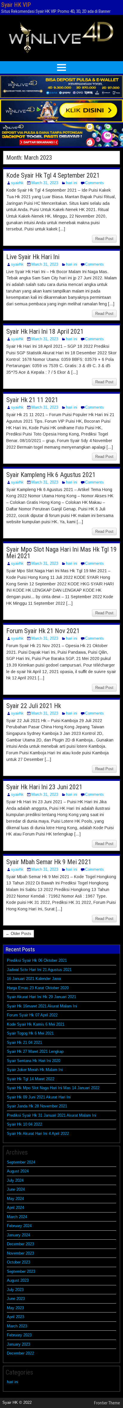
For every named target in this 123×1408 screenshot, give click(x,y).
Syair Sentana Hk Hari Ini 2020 (33, 1060)
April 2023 (15, 1317)
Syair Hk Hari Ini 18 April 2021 (45, 331)
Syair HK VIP (16, 4)
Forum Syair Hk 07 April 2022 (32, 1015)
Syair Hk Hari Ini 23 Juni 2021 (44, 787)
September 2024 (21, 1162)
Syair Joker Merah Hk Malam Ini (35, 1069)
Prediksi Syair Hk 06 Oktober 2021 (37, 960)
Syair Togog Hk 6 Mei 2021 (30, 1033)
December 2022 (20, 1353)
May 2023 (15, 1308)
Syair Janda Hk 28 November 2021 (37, 1106)
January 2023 (18, 1344)
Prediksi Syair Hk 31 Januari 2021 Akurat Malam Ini (51, 1115)
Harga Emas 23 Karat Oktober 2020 (38, 988)
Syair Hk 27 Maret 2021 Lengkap (35, 1051)
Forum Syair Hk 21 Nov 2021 (43, 631)
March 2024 (17, 1217)
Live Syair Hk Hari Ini (32, 257)
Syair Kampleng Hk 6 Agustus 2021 (51, 474)
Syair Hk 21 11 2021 (32, 400)
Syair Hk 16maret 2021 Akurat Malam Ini (42, 1006)
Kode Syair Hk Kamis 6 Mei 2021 (35, 1024)
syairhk (17, 183)
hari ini (71, 183)
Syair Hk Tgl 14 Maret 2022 (30, 1079)
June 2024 (16, 1189)
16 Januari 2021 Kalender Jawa (34, 978)
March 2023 (17, 1326)
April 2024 (15, 1207)
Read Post (104, 238)
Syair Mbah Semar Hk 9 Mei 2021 (48, 862)
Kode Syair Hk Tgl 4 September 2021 (53, 175)
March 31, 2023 (44, 183)
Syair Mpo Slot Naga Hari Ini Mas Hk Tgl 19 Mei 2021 (61, 553)
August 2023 (18, 1280)
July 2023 (15, 1289)
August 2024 (18, 1171)
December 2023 (20, 1244)
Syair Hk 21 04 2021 (24, 1042)
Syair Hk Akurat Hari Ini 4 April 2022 (38, 1133)
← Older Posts (18, 933)
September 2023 (21, 1271)
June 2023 (16, 1298)
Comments (94, 183)
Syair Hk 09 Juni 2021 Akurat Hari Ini (39, 1097)
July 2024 (15, 1180)
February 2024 (19, 1226)
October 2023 (18, 1262)
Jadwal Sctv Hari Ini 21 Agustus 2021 (39, 969)
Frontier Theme (107, 1403)
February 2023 (19, 1335)
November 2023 (20, 1253)
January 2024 (18, 1235)
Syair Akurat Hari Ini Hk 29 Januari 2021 (41, 997)
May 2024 (15, 1198)
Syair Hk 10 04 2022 (24, 1124)
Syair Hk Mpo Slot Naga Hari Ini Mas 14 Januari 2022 (53, 1088)
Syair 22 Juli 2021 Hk (33, 706)
